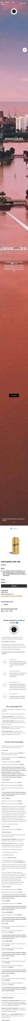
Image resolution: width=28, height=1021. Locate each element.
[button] (5, 604)
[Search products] (25, 50)
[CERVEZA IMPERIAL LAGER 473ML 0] (14, 546)
